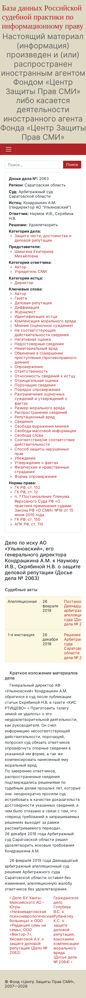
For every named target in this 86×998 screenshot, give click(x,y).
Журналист (25, 311)
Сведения (24, 421)
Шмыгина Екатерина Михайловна (34, 253)
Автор (20, 266)
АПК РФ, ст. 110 (29, 524)
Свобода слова (29, 435)
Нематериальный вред (36, 348)
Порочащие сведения (35, 385)
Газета (21, 298)
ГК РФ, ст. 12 (26, 491)
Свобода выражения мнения (42, 426)
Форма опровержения (36, 476)
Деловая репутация (33, 302)
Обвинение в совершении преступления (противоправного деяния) (46, 357)
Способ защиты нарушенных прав (42, 451)
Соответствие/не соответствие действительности (45, 442)
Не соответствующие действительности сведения (42, 332)
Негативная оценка (33, 339)
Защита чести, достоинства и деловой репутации (43, 238)
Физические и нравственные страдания (42, 469)
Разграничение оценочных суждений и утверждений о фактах (41, 398)
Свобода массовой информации (45, 430)
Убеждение (25, 458)
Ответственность (31, 371)
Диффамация (27, 307)
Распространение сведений (41, 412)
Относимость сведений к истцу (45, 376)
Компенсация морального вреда (45, 321)
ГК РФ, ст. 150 (27, 519)
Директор (24, 282)
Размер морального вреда (40, 407)
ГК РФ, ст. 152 (27, 487)
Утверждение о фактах (36, 462)
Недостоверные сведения (39, 343)
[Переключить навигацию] (8, 149)
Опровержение (29, 366)
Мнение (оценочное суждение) (44, 325)
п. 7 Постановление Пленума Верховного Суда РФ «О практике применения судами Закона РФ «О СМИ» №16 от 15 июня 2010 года (44, 505)
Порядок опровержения (37, 389)
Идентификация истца (36, 316)
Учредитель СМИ (31, 271)
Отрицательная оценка (36, 380)
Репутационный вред (35, 416)
